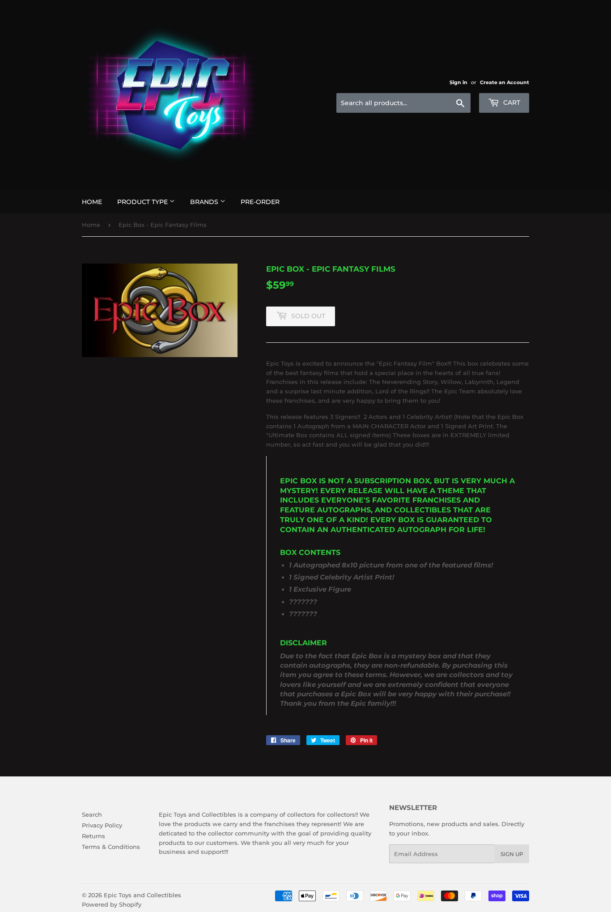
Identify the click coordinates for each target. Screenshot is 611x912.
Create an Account (504, 82)
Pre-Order (260, 202)
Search (92, 814)
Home (92, 202)
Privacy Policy (102, 825)
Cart (510, 102)
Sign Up (512, 854)
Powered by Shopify (111, 904)
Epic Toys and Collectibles (142, 895)
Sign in (458, 82)
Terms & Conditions (111, 846)
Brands (205, 202)
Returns (93, 836)
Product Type (143, 202)
